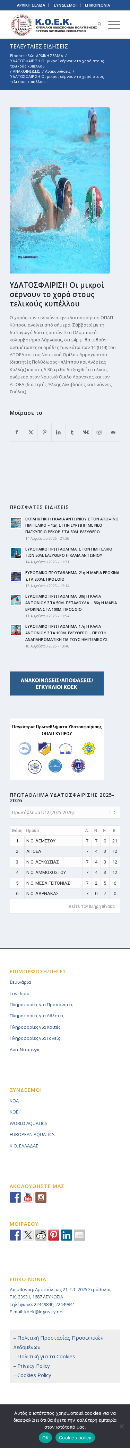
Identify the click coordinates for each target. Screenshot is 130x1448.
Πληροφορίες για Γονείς (35, 1038)
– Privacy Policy (31, 1365)
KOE (14, 1112)
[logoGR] (54, 24)
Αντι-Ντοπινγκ (25, 1049)
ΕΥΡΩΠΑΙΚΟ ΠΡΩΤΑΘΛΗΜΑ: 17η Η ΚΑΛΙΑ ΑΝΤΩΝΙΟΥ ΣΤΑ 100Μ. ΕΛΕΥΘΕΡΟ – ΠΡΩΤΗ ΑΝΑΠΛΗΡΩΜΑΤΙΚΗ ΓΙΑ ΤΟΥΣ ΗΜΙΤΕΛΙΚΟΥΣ (66, 633)
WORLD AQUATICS (28, 1123)
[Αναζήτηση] (96, 24)
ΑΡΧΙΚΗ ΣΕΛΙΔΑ (31, 5)
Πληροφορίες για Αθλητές (37, 1015)
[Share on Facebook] (17, 432)
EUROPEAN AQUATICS (32, 1134)
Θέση (17, 830)
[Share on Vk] (86, 432)
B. (114, 830)
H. (105, 830)
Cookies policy (75, 1437)
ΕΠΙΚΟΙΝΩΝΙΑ (97, 5)
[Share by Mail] (113, 432)
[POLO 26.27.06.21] (60, 190)
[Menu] (110, 24)
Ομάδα (32, 830)
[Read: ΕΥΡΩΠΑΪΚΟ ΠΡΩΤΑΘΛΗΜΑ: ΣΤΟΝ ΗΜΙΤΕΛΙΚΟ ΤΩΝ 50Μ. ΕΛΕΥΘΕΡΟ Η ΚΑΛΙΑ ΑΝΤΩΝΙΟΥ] (16, 553)
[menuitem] (96, 24)
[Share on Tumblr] (72, 432)
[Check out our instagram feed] (40, 1197)
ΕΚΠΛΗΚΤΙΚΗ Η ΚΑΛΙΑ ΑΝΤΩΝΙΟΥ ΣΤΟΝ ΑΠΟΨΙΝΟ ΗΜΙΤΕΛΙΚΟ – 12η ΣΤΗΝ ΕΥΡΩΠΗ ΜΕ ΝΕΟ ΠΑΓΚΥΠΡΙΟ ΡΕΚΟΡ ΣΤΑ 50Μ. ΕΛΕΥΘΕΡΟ (72, 525)
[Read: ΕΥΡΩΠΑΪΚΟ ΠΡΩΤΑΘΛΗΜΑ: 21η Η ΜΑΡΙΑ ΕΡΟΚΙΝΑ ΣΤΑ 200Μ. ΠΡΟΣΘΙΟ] (16, 576)
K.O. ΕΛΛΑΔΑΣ (24, 1146)
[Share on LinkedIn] (58, 432)
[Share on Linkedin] (66, 1235)
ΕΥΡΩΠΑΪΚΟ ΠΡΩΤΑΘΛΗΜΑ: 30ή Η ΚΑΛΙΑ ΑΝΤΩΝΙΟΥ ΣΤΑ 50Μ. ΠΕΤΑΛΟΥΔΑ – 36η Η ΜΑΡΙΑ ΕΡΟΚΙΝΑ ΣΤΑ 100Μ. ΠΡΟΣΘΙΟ (71, 602)
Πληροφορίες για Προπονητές (41, 1004)
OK (45, 1437)
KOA (14, 1101)
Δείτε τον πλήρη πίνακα (92, 906)
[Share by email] (79, 1235)
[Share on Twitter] (28, 1235)
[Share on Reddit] (99, 432)
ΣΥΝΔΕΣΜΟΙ (65, 5)
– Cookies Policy (32, 1374)
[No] (121, 1426)
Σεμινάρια (20, 982)
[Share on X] (31, 432)
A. (87, 830)
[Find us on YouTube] (28, 1197)
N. (96, 830)
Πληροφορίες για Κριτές (35, 1027)
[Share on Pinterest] (44, 432)
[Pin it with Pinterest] (53, 1235)
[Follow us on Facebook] (15, 1197)
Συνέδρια (19, 993)
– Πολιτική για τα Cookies (44, 1356)
